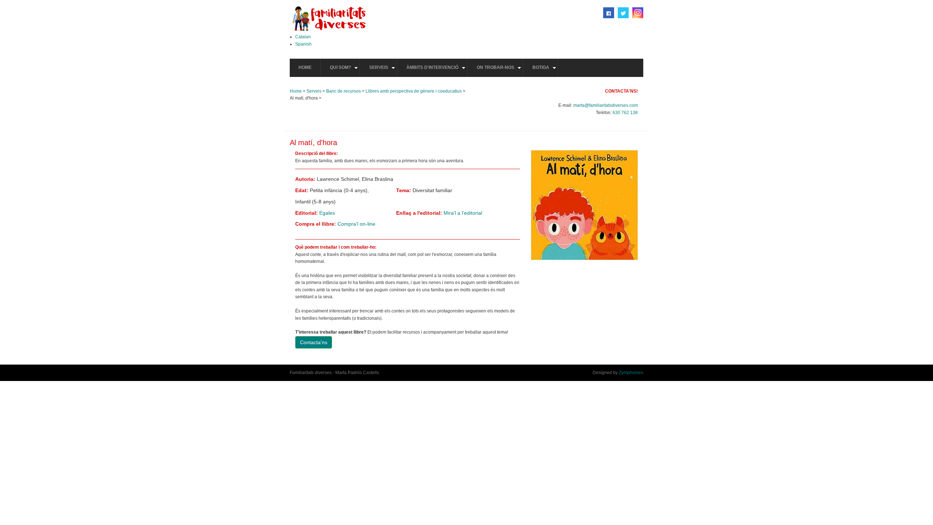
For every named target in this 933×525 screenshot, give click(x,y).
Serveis (383, 71)
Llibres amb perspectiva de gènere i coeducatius (414, 91)
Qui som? (345, 71)
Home (305, 67)
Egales (327, 213)
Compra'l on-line (356, 224)
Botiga (545, 71)
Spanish (303, 44)
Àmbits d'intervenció (436, 71)
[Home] (329, 18)
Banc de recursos (343, 91)
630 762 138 (625, 112)
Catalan (303, 36)
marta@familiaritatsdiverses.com (605, 105)
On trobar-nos (500, 71)
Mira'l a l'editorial (463, 213)
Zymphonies (631, 372)
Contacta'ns (313, 342)
